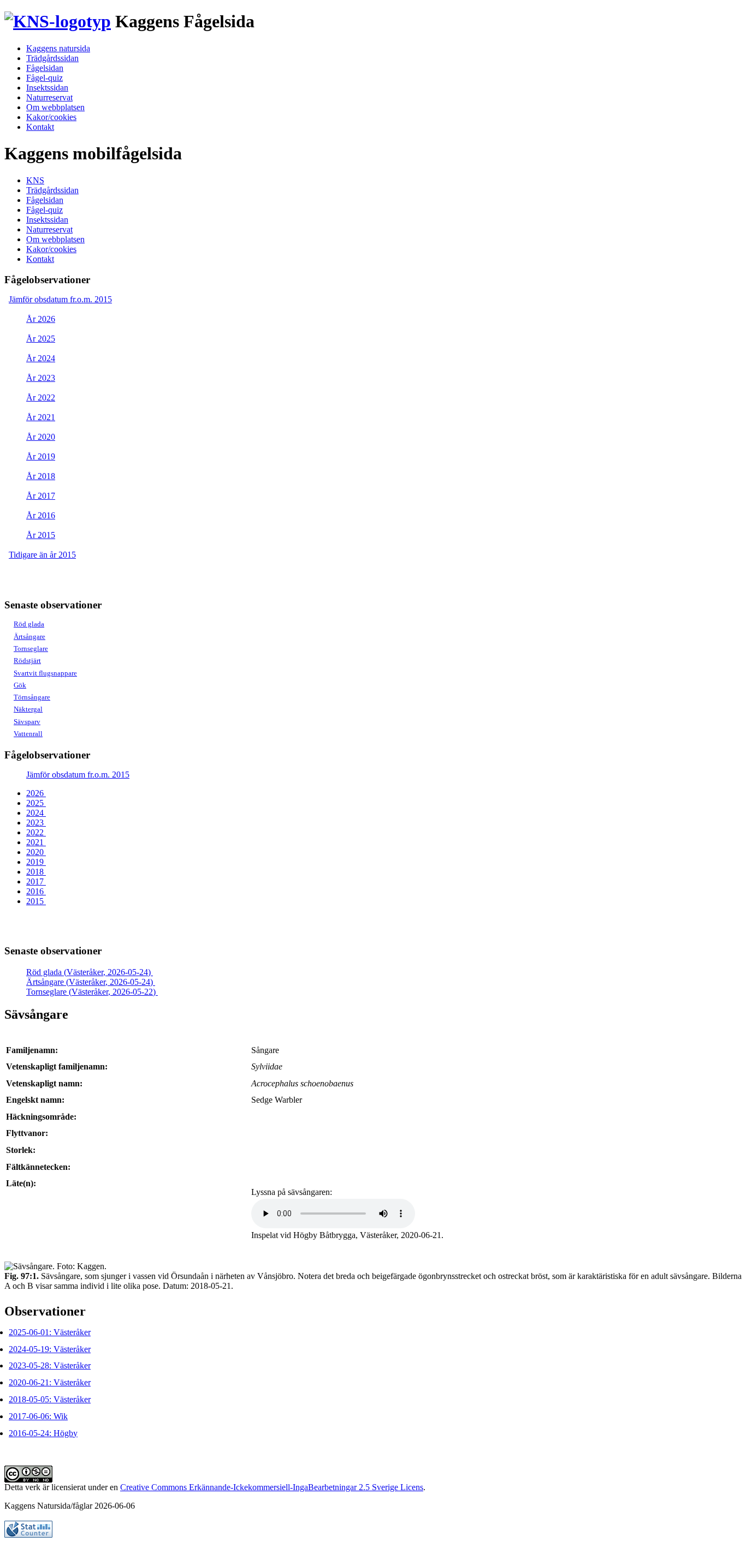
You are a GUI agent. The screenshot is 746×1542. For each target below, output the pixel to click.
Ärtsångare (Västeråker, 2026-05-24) (90, 982)
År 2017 (40, 495)
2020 (36, 852)
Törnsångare (32, 697)
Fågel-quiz (44, 77)
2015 (36, 901)
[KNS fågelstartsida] (57, 21)
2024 (36, 812)
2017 (36, 881)
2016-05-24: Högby (43, 1433)
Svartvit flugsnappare (45, 673)
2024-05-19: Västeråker (50, 1349)
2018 (36, 871)
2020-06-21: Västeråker (50, 1382)
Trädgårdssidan (52, 58)
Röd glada (29, 624)
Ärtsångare (29, 636)
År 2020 (40, 436)
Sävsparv (27, 722)
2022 (36, 832)
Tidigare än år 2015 (42, 554)
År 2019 (40, 456)
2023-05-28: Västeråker (50, 1365)
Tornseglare (31, 648)
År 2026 (40, 319)
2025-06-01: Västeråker (50, 1332)
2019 (36, 861)
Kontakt (40, 127)
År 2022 (40, 397)
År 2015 (40, 535)
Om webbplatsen (55, 107)
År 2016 (40, 515)
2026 (36, 793)
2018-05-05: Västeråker (50, 1399)
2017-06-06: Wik (38, 1416)
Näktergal (28, 709)
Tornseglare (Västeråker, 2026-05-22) (92, 991)
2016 (36, 891)
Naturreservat (49, 97)
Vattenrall (28, 734)
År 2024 (40, 358)
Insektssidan (47, 87)
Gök (20, 685)
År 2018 (40, 476)
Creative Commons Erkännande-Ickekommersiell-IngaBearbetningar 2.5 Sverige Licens (271, 1487)
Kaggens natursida (58, 48)
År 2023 (40, 377)
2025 (36, 803)
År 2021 (40, 417)
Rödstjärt (27, 660)
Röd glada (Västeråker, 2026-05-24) (89, 972)
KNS (35, 180)
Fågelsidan (44, 68)
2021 (36, 842)
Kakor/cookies (51, 117)
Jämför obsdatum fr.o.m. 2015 (60, 299)
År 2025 (40, 338)
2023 (36, 822)
